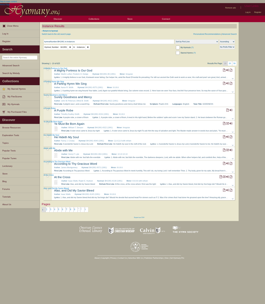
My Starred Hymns (17, 89)
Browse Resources (11, 127)
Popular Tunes (9, 158)
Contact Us (122, 258)
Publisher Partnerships (153, 258)
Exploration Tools (10, 135)
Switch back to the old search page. (56, 34)
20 (230, 63)
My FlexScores (15, 96)
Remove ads (230, 8)
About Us (6, 204)
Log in (248, 12)
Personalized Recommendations (207, 34)
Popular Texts (9, 151)
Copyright (105, 258)
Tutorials (6, 197)
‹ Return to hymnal (50, 31)
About (96, 258)
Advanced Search (10, 65)
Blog (4, 181)
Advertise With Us (135, 258)
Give (167, 258)
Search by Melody (11, 73)
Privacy (113, 258)
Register (257, 12)
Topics (5, 143)
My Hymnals (13, 104)
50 (234, 63)
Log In (5, 34)
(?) (192, 47)
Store (129, 19)
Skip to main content (8, 1)
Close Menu (13, 26)
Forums (6, 189)
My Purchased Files (17, 112)
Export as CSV (139, 217)
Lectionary (7, 166)
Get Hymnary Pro (177, 258)
